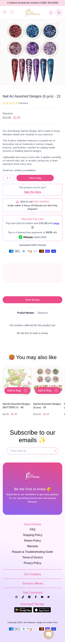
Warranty (32, 546)
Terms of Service (32, 557)
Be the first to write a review (32, 333)
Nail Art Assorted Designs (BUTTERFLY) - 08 (16, 405)
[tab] (25, 313)
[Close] (5, 12)
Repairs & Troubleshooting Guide (32, 551)
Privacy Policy (32, 563)
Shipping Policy (32, 535)
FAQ (32, 529)
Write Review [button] (32, 299)
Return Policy (32, 540)
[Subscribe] (54, 450)
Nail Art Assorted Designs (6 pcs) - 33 (47, 405)
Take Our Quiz (32, 192)
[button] (58, 12)
